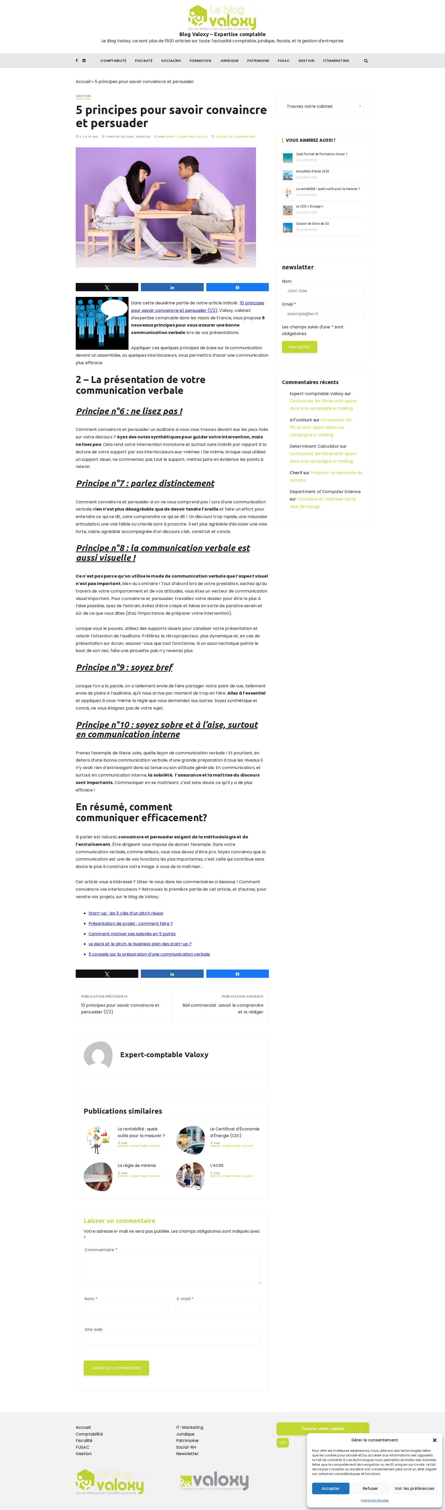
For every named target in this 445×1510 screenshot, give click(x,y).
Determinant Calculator (314, 446)
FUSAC (82, 1447)
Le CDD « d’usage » (309, 206)
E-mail (185, 1299)
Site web (93, 1329)
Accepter (331, 1488)
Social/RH (171, 60)
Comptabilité (113, 60)
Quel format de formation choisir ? (322, 154)
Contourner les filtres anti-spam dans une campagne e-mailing (321, 427)
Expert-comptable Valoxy (186, 136)
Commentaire (100, 1250)
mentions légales (375, 1500)
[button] (434, 1440)
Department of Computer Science (325, 492)
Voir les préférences (414, 1488)
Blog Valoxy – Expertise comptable (222, 34)
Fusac (284, 60)
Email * (289, 304)
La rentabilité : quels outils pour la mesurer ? (328, 188)
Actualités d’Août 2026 (312, 171)
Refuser (370, 1488)
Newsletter (187, 1454)
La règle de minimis (137, 1166)
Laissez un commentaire (235, 136)
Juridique (229, 60)
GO (282, 1443)
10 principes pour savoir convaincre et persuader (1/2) (120, 1008)
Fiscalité (143, 60)
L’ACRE (217, 1166)
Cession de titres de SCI (312, 223)
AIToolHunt (301, 420)
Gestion (306, 60)
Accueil (83, 82)
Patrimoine (258, 60)
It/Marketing (336, 60)
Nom (91, 1299)
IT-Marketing (189, 1427)
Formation (200, 60)
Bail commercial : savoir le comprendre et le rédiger (223, 1008)
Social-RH (186, 1447)
